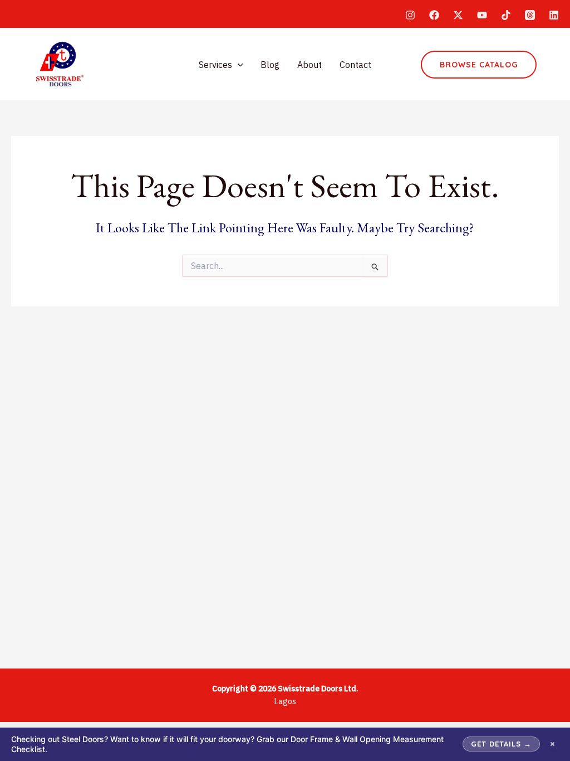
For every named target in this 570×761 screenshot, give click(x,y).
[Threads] (530, 15)
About (309, 64)
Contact (355, 64)
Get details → (501, 743)
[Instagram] (410, 15)
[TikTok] (506, 15)
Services (215, 64)
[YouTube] (482, 15)
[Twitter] (458, 15)
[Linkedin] (554, 15)
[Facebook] (434, 15)
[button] (237, 64)
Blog (270, 64)
